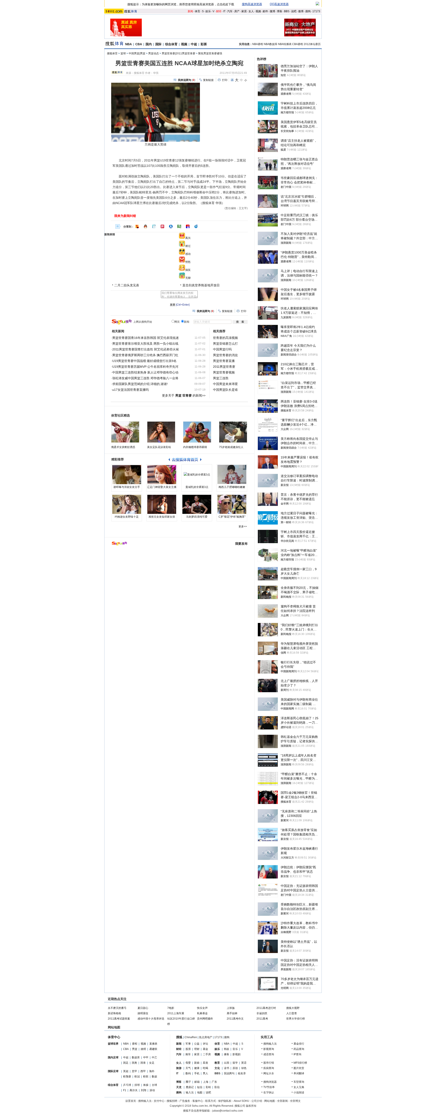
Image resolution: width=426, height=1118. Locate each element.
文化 (217, 1068)
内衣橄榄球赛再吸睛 (195, 447)
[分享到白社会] (154, 226)
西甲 (143, 1071)
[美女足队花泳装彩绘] (161, 432)
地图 (199, 1092)
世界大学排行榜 (295, 1018)
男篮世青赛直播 (224, 361)
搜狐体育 (112, 53)
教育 (217, 1062)
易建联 (153, 1049)
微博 (272, 11)
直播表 (153, 1043)
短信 (199, 1087)
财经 (218, 11)
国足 (125, 1062)
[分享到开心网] (162, 226)
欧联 (145, 1076)
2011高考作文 (235, 1018)
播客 (226, 1054)
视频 (258, 11)
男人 (205, 1073)
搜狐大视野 (293, 1008)
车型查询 (299, 1081)
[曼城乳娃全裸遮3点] (197, 474)
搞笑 (188, 269)
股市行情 (268, 1062)
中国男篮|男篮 (137, 53)
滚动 (152, 1090)
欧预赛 (127, 1076)
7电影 (170, 1008)
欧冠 (137, 1076)
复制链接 (208, 80)
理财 (196, 1049)
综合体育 (171, 44)
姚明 (143, 1049)
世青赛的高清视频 (225, 338)
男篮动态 (153, 53)
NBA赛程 (257, 44)
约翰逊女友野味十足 (127, 516)
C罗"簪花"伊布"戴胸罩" (232, 516)
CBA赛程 (297, 44)
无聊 (188, 277)
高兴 (188, 238)
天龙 (178, 1087)
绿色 (244, 1068)
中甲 (145, 1057)
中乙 (154, 1057)
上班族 (231, 1008)
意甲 (134, 1071)
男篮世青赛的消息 (225, 355)
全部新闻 (282, 1100)
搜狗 (308, 11)
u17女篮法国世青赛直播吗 (130, 389)
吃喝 (205, 1068)
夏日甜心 (143, 1008)
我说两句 (229, 1073)
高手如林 (232, 1013)
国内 (149, 44)
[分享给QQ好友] (145, 226)
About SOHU (241, 1100)
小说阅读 (299, 1092)
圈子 (188, 1081)
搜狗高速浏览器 (252, 4)
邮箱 (197, 1081)
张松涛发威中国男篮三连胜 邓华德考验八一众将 (145, 378)
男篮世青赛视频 (224, 372)
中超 (194, 44)
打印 (224, 80)
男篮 (134, 1049)
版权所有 (251, 1105)
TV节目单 (269, 1087)
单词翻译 (299, 1073)
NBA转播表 (285, 44)
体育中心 (114, 1037)
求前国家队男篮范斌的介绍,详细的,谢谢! (140, 384)
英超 (125, 1071)
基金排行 (299, 1043)
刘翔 (143, 1090)
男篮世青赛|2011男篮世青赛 (178, 53)
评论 (205, 1043)
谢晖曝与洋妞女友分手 (126, 487)
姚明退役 (143, 1013)
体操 (145, 1085)
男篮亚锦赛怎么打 (225, 343)
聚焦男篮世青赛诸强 (210, 53)
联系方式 (210, 1100)
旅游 (178, 1068)
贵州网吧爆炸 (205, 1018)
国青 (143, 1062)
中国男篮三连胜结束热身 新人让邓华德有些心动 (145, 372)
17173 (316, 11)
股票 (188, 1049)
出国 (226, 1062)
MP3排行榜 (300, 1062)
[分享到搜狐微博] (137, 226)
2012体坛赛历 (312, 44)
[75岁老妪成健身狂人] (233, 432)
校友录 (242, 1073)
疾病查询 (268, 1068)
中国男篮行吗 (222, 349)
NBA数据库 (270, 44)
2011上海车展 (175, 1013)
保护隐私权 (224, 1100)
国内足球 (113, 1057)
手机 (196, 1073)
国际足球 (113, 1071)
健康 (196, 1068)
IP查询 (297, 1054)
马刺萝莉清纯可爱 (196, 516)
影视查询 (268, 1049)
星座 (205, 1062)
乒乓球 (127, 1085)
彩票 (204, 44)
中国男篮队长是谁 (225, 389)
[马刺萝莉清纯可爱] (197, 504)
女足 (151, 1062)
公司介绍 (256, 1100)
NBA (128, 44)
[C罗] (232, 504)
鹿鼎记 (190, 1087)
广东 (214, 1081)
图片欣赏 (299, 1068)
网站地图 (269, 1100)
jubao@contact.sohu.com (227, 1110)
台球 (154, 1085)
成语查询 (268, 1054)
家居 (244, 11)
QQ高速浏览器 (279, 4)
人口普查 (291, 1013)
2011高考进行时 (266, 1008)
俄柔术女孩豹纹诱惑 (123, 447)
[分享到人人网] (171, 226)
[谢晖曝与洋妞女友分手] (127, 474)
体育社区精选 (120, 415)
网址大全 (268, 1073)
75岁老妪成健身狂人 (231, 447)
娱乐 (208, 11)
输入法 (190, 1092)
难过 (188, 246)
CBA (138, 44)
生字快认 (268, 1092)
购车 (188, 1054)
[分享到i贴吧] (187, 226)
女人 (251, 11)
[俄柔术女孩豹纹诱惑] (125, 432)
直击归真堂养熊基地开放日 (201, 285)
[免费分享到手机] (196, 226)
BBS (286, 11)
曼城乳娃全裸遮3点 (196, 487)
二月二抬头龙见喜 (126, 285)
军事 (188, 1043)
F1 (124, 1090)
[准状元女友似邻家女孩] (162, 504)
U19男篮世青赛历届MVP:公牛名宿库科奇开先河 (145, 366)
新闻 (190, 11)
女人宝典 (299, 1087)
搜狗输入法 (270, 1043)
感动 (188, 253)
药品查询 (299, 1049)
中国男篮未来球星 (225, 384)
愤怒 (188, 261)
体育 (197, 11)
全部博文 (295, 1100)
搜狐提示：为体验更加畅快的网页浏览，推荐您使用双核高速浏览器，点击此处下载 (180, 4)
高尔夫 (134, 1090)
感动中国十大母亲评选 (151, 1018)
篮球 (123, 53)
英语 (244, 1062)
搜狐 (179, 1037)
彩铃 (208, 1087)
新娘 (196, 1062)
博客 (279, 11)
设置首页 (130, 1100)
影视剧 (237, 1054)
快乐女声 (202, 1008)
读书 (226, 1068)
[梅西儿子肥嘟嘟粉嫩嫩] (232, 474)
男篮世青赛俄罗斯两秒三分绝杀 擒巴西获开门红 (145, 355)
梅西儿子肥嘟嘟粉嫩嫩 (232, 487)
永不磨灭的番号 (117, 1008)
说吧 (293, 11)
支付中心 (159, 1100)
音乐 (235, 1049)
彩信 (217, 1087)
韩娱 (226, 1049)
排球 (137, 1085)
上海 (205, 1081)
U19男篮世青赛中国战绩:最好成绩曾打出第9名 (144, 361)
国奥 (134, 1062)
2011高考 (262, 1018)
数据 (154, 1076)
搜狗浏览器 (270, 1081)
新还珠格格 (114, 1013)
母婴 (188, 1062)
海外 (151, 1071)
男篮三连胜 (221, 378)
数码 (188, 1073)
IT (224, 11)
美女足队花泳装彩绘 (159, 447)
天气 (188, 1068)
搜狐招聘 (172, 1100)
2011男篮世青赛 (224, 366)
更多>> (243, 526)
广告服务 (184, 1100)
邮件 (265, 11)
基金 (205, 1049)
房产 (237, 11)
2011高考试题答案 (119, 1018)
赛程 (134, 1043)
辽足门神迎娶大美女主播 (161, 487)
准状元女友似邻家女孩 (161, 516)
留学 (235, 1062)
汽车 (230, 11)
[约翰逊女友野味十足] (127, 504)
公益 (196, 1043)
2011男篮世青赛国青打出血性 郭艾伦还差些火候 (145, 349)
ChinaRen (191, 1037)
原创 (235, 1068)
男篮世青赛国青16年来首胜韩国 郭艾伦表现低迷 (145, 338)
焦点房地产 (205, 1037)
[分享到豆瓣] (179, 226)
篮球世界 (113, 1043)
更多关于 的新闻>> (183, 395)
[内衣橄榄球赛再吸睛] (197, 432)
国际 (158, 44)
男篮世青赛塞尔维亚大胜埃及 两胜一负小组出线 (145, 343)
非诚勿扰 (261, 1013)
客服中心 (197, 1100)
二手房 (207, 1054)
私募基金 (202, 1013)
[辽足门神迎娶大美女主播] (162, 474)
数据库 (136, 1057)
